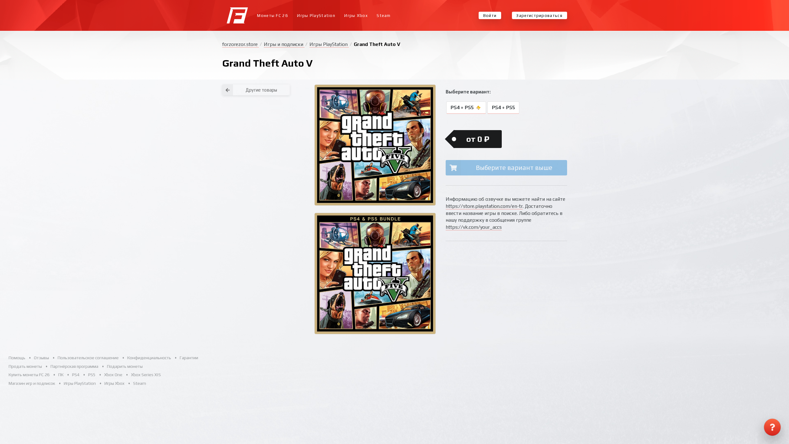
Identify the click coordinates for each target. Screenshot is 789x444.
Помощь (17, 357)
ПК (60, 374)
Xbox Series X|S (146, 374)
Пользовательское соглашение (88, 357)
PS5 (92, 374)
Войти (490, 15)
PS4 (76, 374)
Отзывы (41, 357)
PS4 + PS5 (463, 108)
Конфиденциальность (149, 357)
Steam (384, 15)
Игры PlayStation (316, 15)
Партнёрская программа (74, 366)
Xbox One (113, 374)
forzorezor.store (240, 44)
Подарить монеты (125, 366)
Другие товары (261, 89)
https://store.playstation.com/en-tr (484, 206)
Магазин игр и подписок (32, 383)
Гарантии (189, 357)
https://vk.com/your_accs (474, 227)
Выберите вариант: (468, 91)
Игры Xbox (356, 15)
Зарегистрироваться (539, 15)
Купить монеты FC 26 (29, 374)
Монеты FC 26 (272, 15)
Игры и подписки (284, 44)
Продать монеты (25, 366)
